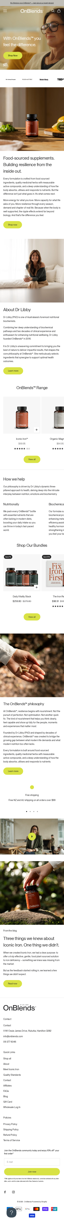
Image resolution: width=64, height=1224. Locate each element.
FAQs (6, 1091)
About (6, 1064)
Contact (7, 1025)
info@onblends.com (13, 1036)
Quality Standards (12, 1075)
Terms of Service (11, 1140)
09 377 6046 (9, 1041)
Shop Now (13, 55)
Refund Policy (10, 1135)
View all (32, 459)
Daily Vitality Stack (22, 596)
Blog (5, 1096)
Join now (32, 1171)
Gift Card (7, 1101)
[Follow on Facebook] (5, 1192)
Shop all (7, 1058)
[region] (32, 795)
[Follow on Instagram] (13, 1192)
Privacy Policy (10, 1124)
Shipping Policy (11, 1129)
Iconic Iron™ (22, 438)
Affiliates (7, 1085)
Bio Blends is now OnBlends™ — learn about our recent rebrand (31, 3)
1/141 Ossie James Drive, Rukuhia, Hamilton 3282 (27, 1031)
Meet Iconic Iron (11, 1069)
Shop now (12, 225)
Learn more (13, 371)
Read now (12, 983)
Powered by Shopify (39, 1202)
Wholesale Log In (11, 1107)
